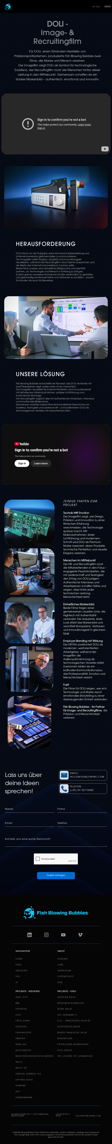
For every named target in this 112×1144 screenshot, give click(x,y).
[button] (108, 6)
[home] (8, 6)
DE (93, 6)
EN (98, 6)
